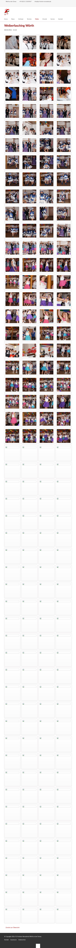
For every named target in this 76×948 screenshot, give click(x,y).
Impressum (13, 940)
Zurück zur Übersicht (12, 927)
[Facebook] (5, 5)
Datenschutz (22, 940)
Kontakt (6, 940)
